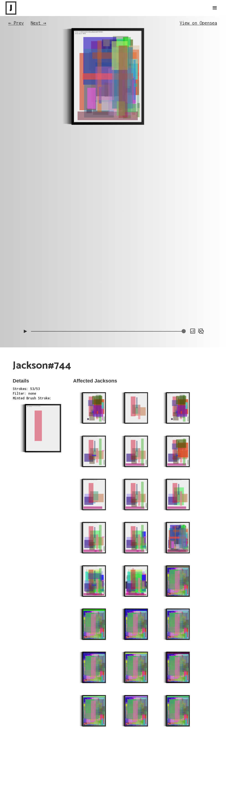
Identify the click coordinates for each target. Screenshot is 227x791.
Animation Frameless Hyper (183, 296)
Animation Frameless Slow (184, 285)
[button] (214, 8)
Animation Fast (192, 307)
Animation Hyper (191, 312)
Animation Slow (192, 301)
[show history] (192, 331)
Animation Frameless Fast (184, 290)
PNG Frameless (193, 318)
